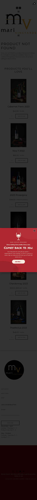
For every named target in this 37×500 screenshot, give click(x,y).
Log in (25, 4)
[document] (18, 250)
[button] (34, 230)
